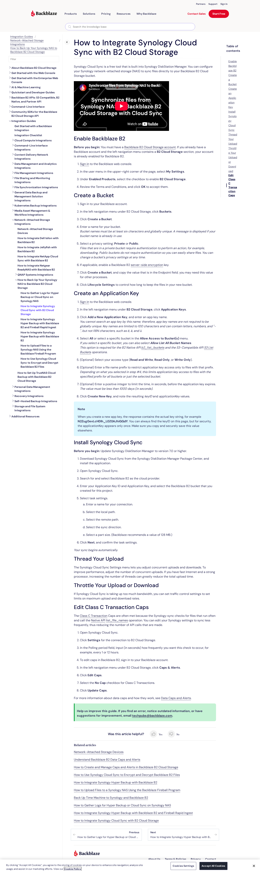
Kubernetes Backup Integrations (35, 205)
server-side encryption (147, 265)
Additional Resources (25, 416)
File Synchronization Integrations (36, 187)
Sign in (84, 164)
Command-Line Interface (28, 106)
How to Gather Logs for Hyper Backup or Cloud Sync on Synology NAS (122, 805)
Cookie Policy (72, 869)
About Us (154, 859)
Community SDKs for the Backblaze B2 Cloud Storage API (34, 114)
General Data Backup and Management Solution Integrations (30, 196)
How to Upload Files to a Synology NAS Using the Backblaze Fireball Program (127, 790)
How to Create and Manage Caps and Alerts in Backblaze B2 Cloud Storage (126, 767)
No (177, 734)
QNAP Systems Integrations (35, 274)
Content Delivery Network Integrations (31, 156)
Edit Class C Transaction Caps (232, 185)
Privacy (196, 859)
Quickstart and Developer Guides (33, 92)
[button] (71, 13)
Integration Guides (21, 36)
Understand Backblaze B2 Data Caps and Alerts (107, 760)
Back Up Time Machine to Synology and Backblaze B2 (111, 798)
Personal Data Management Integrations (32, 389)
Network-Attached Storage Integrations (32, 222)
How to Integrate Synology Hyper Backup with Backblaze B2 (115, 782)
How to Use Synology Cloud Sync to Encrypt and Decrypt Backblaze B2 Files (127, 775)
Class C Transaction (93, 616)
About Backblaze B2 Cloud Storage (33, 68)
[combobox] (130, 26)
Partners (200, 4)
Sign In (223, 4)
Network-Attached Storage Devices (99, 752)
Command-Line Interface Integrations (31, 147)
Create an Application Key (232, 98)
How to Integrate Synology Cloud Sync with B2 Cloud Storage (116, 821)
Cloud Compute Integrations (33, 140)
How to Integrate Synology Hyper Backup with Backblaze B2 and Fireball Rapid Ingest (133, 813)
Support (212, 4)
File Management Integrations (33, 173)
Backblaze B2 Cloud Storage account (150, 147)
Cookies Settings (183, 865)
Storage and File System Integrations (29, 408)
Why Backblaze (146, 13)
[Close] (254, 866)
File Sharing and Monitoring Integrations (32, 180)
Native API (98, 620)
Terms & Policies (175, 859)
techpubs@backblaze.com (152, 716)
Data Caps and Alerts (176, 698)
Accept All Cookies (213, 865)
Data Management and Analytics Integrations (35, 166)
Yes (160, 734)
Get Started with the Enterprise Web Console (34, 80)
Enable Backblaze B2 (232, 66)
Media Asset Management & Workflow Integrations (32, 212)
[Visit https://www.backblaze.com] (44, 13)
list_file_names (117, 620)
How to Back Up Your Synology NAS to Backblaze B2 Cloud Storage (33, 50)
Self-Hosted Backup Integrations (35, 401)
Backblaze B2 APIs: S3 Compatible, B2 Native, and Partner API (35, 99)
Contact (210, 859)
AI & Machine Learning (26, 87)
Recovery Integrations (28, 396)
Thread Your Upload (232, 139)
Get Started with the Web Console (33, 73)
